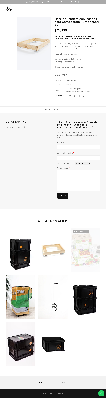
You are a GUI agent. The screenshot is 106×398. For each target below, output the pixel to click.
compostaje (70, 92)
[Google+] (75, 96)
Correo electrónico (65, 153)
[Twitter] (70, 96)
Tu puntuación (64, 164)
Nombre (61, 143)
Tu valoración (63, 168)
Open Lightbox (49, 67)
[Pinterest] (79, 96)
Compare (62, 75)
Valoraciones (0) (53, 110)
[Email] (83, 96)
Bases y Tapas (71, 85)
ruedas (87, 92)
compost (77, 89)
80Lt (67, 89)
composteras (79, 92)
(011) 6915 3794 (33, 2)
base (71, 89)
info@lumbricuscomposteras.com (56, 2)
